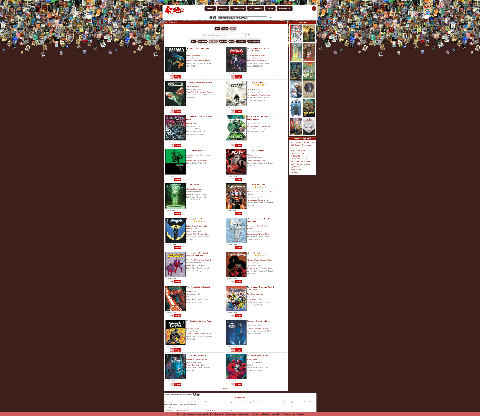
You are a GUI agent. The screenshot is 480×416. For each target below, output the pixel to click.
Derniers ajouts (301, 139)
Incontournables (254, 41)
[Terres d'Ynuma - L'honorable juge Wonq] (309, 42)
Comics (233, 29)
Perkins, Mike (263, 328)
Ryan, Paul (200, 265)
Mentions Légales (169, 408)
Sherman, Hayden (203, 61)
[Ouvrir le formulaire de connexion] (314, 8)
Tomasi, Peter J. (192, 92)
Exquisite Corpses (193, 328)
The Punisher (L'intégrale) (256, 55)
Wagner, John (191, 160)
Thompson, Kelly (253, 268)
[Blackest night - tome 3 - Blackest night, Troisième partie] (175, 140)
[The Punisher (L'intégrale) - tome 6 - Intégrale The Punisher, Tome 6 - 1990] (236, 72)
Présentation (284, 8)
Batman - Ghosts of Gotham (196, 360)
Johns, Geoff (191, 129)
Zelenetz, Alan (252, 234)
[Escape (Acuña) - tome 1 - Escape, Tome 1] (236, 106)
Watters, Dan (191, 61)
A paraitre (223, 41)
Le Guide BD (238, 8)
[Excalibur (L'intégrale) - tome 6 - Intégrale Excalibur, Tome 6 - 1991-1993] (236, 310)
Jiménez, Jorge (203, 234)
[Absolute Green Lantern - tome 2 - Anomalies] (175, 208)
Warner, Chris (264, 234)
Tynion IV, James (192, 334)
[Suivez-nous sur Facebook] (210, 18)
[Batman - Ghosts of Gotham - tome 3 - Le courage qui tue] (175, 379)
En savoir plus (289, 414)
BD (217, 29)
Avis (193, 41)
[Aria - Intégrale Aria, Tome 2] (309, 79)
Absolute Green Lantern (194, 189)
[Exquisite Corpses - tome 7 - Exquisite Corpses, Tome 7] (175, 345)
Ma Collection (256, 8)
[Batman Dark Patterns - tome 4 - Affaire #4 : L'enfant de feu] (175, 72)
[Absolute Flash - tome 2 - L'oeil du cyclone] (236, 174)
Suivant (226, 389)
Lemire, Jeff (251, 160)
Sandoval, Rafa (265, 126)
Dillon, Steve (202, 160)
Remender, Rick (253, 95)
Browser (223, 8)
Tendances (213, 41)
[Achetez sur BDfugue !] (175, 78)
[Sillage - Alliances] (309, 60)
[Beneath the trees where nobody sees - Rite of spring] (296, 60)
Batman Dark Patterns (194, 55)
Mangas (225, 29)
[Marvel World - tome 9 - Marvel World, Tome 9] (236, 379)
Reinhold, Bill (262, 61)
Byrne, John (190, 265)
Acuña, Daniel (265, 95)
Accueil (210, 8)
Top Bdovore (240, 41)
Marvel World (191, 291)
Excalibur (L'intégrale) (255, 294)
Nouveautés (202, 41)
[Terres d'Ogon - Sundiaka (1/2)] (296, 98)
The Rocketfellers (192, 87)
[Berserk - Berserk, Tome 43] (296, 116)
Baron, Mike (251, 61)
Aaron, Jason (252, 200)
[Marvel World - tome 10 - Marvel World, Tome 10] (175, 310)
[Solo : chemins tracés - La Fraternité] (309, 135)
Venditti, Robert (252, 126)
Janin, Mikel (200, 365)
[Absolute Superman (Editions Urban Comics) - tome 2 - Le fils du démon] (236, 208)
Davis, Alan (251, 299)
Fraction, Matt (191, 234)
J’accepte (300, 414)
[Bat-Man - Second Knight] (236, 345)
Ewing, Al (189, 194)
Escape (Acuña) (253, 89)
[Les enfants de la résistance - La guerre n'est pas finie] (309, 98)
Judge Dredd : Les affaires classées (199, 155)
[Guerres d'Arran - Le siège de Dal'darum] (296, 79)
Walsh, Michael (206, 334)
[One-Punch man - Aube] (296, 135)
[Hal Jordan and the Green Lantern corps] (236, 140)
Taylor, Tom (190, 365)
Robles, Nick (261, 160)
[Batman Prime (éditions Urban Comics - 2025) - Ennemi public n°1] (175, 242)
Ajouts (231, 41)
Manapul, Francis (206, 92)
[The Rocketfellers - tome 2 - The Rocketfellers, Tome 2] (175, 106)
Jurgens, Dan (252, 328)
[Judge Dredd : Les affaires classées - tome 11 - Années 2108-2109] (175, 174)
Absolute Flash (252, 155)
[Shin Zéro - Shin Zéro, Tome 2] (296, 42)
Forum (270, 8)
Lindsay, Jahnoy (200, 194)
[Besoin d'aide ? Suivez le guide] (214, 18)
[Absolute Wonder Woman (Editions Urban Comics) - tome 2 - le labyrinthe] (236, 276)
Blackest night (191, 123)
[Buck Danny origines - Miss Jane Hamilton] (309, 116)
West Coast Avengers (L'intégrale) (198, 260)
